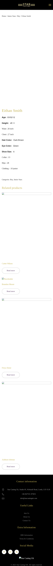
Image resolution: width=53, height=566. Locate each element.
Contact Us (26, 521)
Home (4, 16)
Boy (18, 16)
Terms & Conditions (26, 539)
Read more (11, 271)
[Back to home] (26, 5)
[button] (50, 5)
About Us (26, 517)
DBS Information (26, 535)
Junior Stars (12, 16)
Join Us (26, 513)
